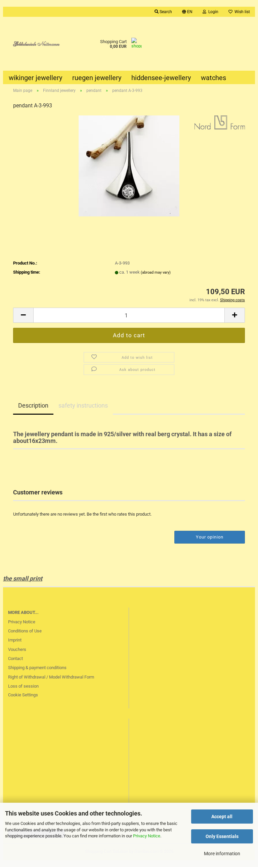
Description (33, 405)
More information (222, 853)
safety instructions (83, 405)
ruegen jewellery (96, 78)
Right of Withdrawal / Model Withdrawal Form (51, 677)
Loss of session (23, 686)
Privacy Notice (146, 835)
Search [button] (165, 11)
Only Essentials (222, 836)
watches (213, 78)
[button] (187, 12)
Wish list (241, 11)
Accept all (221, 816)
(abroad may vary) (156, 272)
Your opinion (209, 537)
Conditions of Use (25, 630)
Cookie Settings (23, 694)
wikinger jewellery (35, 78)
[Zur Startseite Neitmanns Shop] (34, 44)
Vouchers (17, 649)
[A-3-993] (129, 165)
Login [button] (212, 11)
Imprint (15, 640)
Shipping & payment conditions (37, 667)
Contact (15, 658)
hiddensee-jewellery (161, 78)
